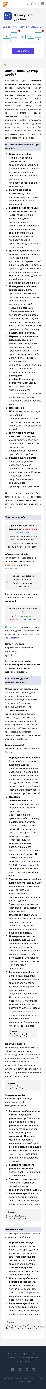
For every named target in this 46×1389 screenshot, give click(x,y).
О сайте (12, 1353)
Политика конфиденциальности (23, 1357)
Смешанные (36, 27)
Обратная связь (30, 1353)
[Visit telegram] (20, 1370)
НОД (11, 965)
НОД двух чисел (25, 865)
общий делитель (16, 1154)
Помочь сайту (23, 1361)
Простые (22, 27)
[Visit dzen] (26, 1370)
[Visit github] (33, 1370)
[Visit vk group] (13, 1370)
